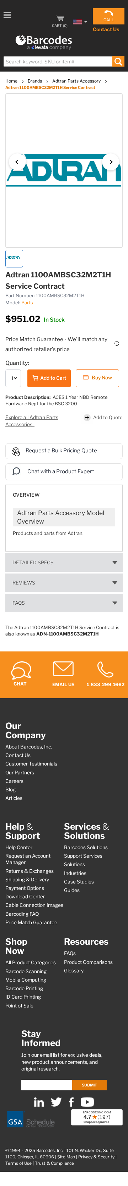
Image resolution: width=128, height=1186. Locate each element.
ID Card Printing (23, 997)
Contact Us (106, 29)
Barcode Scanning (26, 971)
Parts (27, 302)
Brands (35, 81)
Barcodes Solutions (86, 847)
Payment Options (24, 888)
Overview (26, 495)
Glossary (74, 970)
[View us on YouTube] (87, 1105)
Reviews (23, 583)
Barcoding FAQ (22, 914)
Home (11, 81)
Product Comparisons (88, 962)
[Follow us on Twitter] (56, 1105)
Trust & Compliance (54, 1163)
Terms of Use (18, 1163)
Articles (13, 798)
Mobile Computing (25, 980)
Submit (89, 1085)
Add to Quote (108, 417)
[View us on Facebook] (71, 1105)
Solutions (74, 864)
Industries (75, 873)
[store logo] (43, 43)
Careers (14, 781)
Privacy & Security (96, 1156)
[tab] (64, 491)
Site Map (66, 1156)
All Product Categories (30, 962)
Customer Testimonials (31, 764)
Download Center (25, 896)
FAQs (18, 603)
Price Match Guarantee (31, 922)
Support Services (83, 856)
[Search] (118, 61)
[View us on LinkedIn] (39, 1105)
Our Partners (19, 772)
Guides (72, 890)
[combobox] (64, 61)
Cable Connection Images (34, 905)
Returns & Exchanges (29, 871)
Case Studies (79, 882)
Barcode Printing (24, 988)
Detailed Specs (33, 562)
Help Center (18, 847)
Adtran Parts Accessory (77, 81)
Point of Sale (19, 1006)
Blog (10, 789)
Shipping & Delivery (27, 879)
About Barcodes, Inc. (28, 747)
